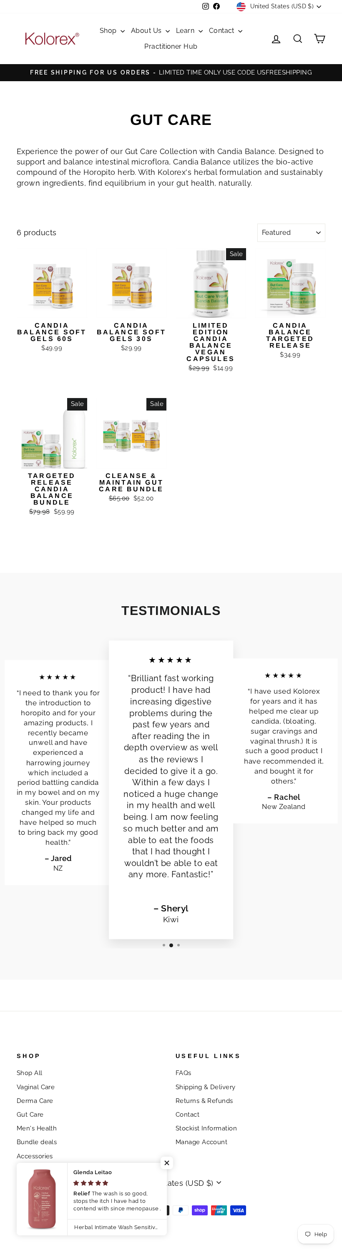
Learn (186, 31)
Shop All (30, 1073)
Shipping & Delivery (206, 1087)
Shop (109, 31)
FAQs (183, 1073)
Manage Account (201, 1142)
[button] (167, 1163)
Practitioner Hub (170, 46)
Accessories (35, 1156)
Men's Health (37, 1128)
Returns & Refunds (204, 1101)
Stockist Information (206, 1128)
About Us (147, 31)
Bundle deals (37, 1142)
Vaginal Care (36, 1087)
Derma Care (35, 1101)
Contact (222, 31)
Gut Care (30, 1114)
